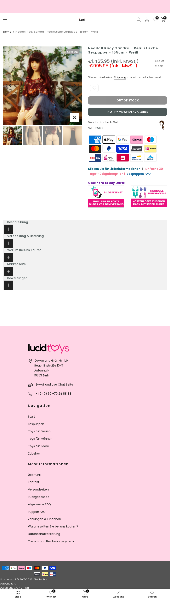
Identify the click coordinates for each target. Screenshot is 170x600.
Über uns (34, 475)
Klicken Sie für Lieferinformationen (114, 169)
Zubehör (34, 453)
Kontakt (33, 482)
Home (7, 32)
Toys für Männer (40, 439)
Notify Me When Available (127, 112)
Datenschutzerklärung (44, 534)
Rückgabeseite (38, 497)
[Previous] (10, 85)
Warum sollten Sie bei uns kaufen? (53, 526)
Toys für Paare (38, 446)
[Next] (74, 85)
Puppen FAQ (37, 512)
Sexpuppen (36, 424)
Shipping (120, 77)
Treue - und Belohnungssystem (51, 541)
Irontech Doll (109, 122)
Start (31, 416)
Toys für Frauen (39, 431)
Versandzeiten (38, 489)
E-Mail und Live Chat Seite (54, 384)
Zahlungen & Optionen (44, 519)
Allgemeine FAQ (39, 504)
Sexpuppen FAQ (139, 174)
